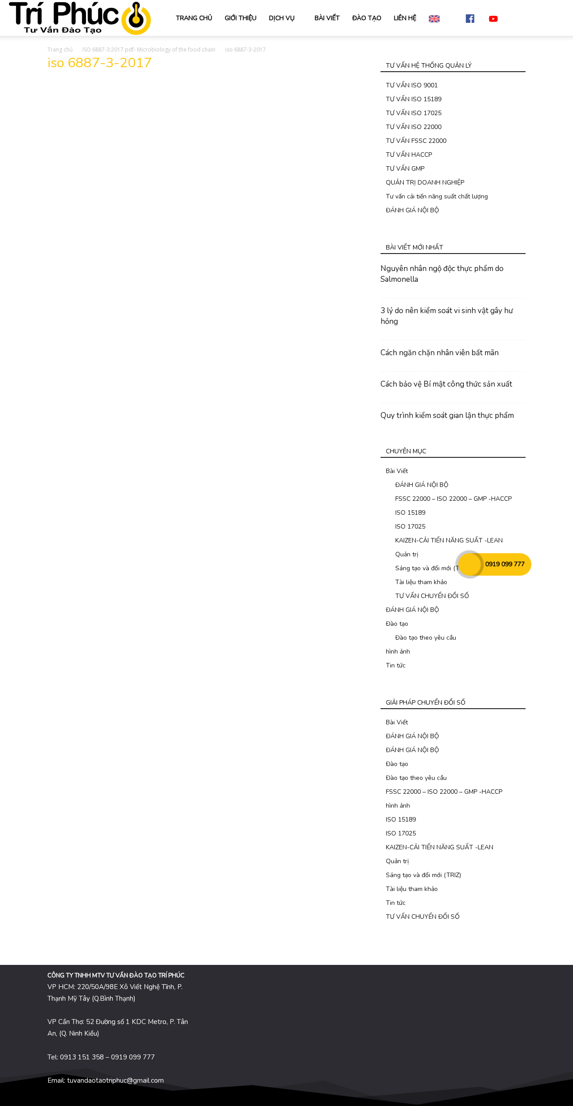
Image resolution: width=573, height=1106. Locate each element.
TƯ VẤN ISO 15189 (413, 99)
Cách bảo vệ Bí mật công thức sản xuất (446, 384)
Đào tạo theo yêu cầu (425, 637)
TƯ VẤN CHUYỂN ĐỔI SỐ (432, 596)
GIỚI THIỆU (241, 18)
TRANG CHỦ (194, 18)
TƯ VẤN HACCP (409, 155)
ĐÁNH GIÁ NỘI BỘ (412, 210)
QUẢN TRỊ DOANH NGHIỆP (425, 182)
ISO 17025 (410, 526)
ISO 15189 (410, 512)
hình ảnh (398, 651)
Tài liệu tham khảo (421, 582)
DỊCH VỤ (282, 18)
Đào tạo (397, 624)
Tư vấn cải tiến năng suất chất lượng (437, 196)
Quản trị (406, 554)
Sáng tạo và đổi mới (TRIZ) (432, 568)
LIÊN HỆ (405, 18)
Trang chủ (60, 49)
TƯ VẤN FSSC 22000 (416, 141)
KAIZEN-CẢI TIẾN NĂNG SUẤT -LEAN (449, 540)
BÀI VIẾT (327, 18)
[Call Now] (469, 564)
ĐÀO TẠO (366, 18)
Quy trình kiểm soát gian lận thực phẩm (447, 415)
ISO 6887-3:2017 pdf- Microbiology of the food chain (148, 49)
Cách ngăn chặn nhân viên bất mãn (440, 353)
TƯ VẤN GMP (405, 168)
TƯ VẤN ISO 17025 (413, 113)
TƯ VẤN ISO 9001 (412, 85)
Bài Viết (397, 471)
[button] (553, 18)
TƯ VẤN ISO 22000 (413, 127)
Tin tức (396, 665)
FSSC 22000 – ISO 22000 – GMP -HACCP (453, 499)
